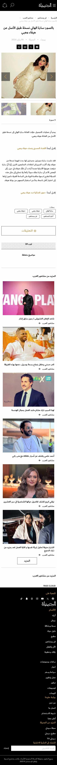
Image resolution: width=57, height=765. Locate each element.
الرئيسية (54, 17)
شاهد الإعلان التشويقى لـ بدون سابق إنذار (36, 319)
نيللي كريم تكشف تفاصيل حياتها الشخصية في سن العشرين (28, 502)
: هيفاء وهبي (21, 211)
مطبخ (53, 636)
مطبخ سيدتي (50, 733)
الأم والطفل (51, 647)
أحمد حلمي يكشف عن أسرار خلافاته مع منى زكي (33, 456)
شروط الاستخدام (49, 713)
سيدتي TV (51, 738)
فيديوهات (51, 688)
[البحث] (12, 5)
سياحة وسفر (50, 672)
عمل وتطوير (51, 677)
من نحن (52, 703)
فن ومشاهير (42, 17)
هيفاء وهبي (36, 211)
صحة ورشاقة (50, 626)
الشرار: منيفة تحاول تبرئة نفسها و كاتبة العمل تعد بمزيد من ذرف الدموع (29, 549)
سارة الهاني (49, 211)
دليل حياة (51, 631)
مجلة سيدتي (51, 728)
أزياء (54, 615)
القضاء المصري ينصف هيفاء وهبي (31, 148)
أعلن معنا (52, 718)
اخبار (54, 667)
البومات (52, 693)
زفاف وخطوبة (50, 652)
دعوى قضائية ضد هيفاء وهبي (33, 192)
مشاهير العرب (28, 17)
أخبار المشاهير (48, 216)
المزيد (27, 561)
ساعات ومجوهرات (48, 662)
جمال (53, 620)
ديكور (53, 682)
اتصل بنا (52, 708)
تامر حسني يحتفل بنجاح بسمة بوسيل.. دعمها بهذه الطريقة (29, 364)
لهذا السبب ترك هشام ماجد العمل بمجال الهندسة (32, 410)
